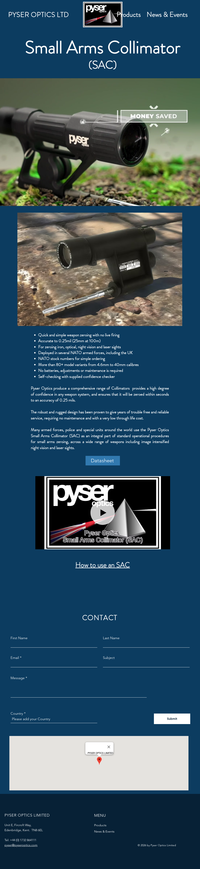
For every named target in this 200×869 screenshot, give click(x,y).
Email (15, 658)
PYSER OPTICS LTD (38, 15)
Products (100, 825)
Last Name (111, 638)
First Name (19, 638)
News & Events (104, 831)
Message (18, 678)
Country (17, 713)
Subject (109, 658)
